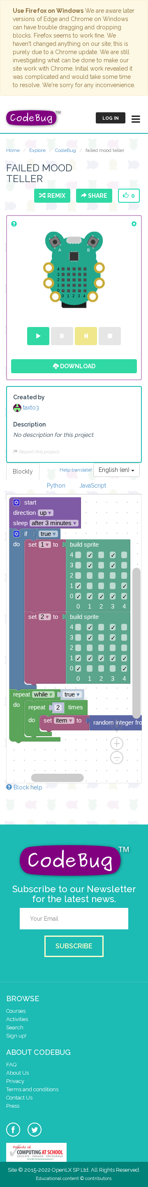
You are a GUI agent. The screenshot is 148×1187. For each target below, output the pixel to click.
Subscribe (74, 946)
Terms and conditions (32, 1089)
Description (29, 424)
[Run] (38, 336)
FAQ (11, 1064)
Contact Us (19, 1098)
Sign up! (16, 1036)
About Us (17, 1073)
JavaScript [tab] (92, 485)
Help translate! (76, 470)
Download (77, 366)
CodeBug (65, 150)
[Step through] (86, 336)
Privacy (15, 1081)
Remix (55, 195)
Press (12, 1106)
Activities (17, 1019)
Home (13, 150)
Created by (29, 397)
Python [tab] (56, 485)
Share (97, 195)
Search (14, 1027)
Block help (27, 787)
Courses (15, 1011)
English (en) (115, 470)
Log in (110, 118)
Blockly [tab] (23, 471)
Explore (37, 150)
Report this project (38, 452)
